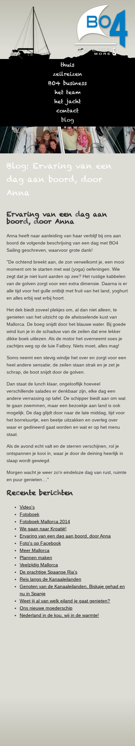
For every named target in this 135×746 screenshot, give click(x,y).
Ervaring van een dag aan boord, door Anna (65, 536)
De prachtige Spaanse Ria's (48, 572)
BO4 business (67, 83)
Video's (27, 507)
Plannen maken (36, 557)
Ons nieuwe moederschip (46, 608)
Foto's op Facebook (40, 543)
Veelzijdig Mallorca (39, 564)
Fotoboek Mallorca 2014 (45, 521)
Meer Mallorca (34, 550)
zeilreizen (67, 74)
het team (68, 92)
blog (67, 120)
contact (67, 111)
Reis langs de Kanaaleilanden (50, 579)
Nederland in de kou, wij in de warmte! (59, 615)
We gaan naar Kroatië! (43, 528)
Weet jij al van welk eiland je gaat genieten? (65, 600)
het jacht (67, 102)
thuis (67, 65)
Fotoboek (29, 514)
